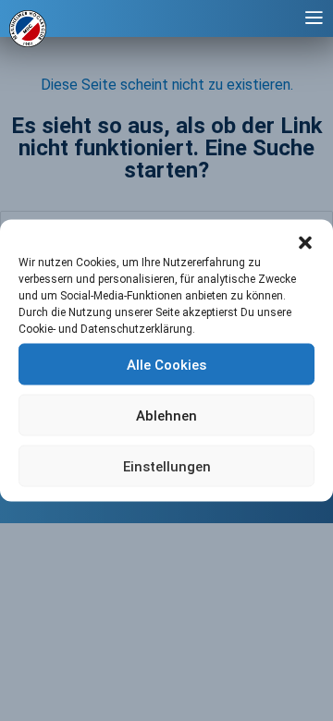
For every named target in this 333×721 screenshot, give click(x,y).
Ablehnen (166, 415)
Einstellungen (167, 466)
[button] (305, 243)
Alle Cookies (166, 364)
